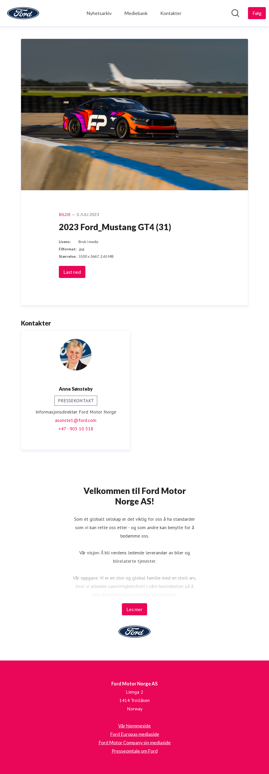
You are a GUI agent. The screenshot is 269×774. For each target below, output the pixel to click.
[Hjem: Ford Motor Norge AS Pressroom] (23, 13)
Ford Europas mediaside (134, 734)
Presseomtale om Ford (135, 751)
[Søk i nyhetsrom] (235, 13)
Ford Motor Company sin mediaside (135, 742)
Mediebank (136, 13)
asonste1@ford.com (75, 420)
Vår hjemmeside (134, 726)
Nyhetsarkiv (99, 13)
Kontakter (171, 13)
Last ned (72, 272)
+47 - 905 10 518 (75, 429)
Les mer (134, 609)
